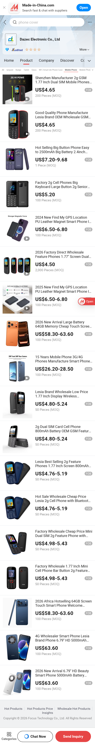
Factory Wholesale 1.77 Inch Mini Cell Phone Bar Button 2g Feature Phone (61, 570)
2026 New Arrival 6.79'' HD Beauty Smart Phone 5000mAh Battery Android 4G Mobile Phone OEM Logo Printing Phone (62, 677)
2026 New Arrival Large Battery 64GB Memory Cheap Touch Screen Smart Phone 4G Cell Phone (63, 326)
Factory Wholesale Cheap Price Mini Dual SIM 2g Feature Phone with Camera (63, 535)
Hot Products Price (40, 709)
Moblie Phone (71, 69)
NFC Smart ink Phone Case (50, 69)
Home (9, 60)
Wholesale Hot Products (73, 709)
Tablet (26, 69)
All (3, 69)
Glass (34, 69)
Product (26, 60)
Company (46, 60)
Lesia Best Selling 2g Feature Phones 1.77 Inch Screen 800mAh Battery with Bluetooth (62, 465)
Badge (18, 69)
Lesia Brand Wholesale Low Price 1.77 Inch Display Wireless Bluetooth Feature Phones (61, 396)
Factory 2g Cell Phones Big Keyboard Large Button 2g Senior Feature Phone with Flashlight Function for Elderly (61, 189)
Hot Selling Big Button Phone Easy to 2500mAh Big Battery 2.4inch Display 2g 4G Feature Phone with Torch (62, 154)
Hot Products (13, 709)
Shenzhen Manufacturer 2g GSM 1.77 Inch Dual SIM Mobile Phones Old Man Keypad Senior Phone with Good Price (63, 84)
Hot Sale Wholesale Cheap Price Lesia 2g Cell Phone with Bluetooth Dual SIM (62, 500)
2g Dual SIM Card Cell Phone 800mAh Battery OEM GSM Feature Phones (63, 430)
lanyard (10, 69)
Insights (47, 713)
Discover (67, 60)
